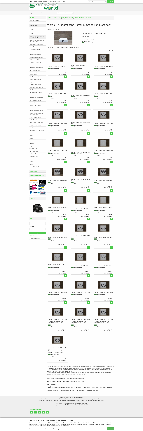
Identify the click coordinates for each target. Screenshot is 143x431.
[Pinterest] (43, 412)
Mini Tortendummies (34, 90)
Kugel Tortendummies (35, 49)
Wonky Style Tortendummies (36, 122)
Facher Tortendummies (35, 117)
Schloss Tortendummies (35, 79)
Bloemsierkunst (33, 159)
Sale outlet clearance (34, 20)
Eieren (31, 135)
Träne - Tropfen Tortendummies (37, 108)
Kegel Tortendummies (35, 82)
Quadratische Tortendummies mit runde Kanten (37, 36)
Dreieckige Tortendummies (36, 57)
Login (37, 233)
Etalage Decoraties (33, 156)
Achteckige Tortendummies (36, 44)
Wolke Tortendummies (35, 120)
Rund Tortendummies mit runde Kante (37, 28)
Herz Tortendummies (35, 70)
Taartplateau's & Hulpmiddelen (36, 130)
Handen (31, 164)
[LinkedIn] (39, 412)
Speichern (110, 1)
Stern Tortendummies (35, 103)
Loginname (32, 221)
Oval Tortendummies (35, 77)
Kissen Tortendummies (35, 84)
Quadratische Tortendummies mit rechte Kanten (37, 40)
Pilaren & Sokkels (33, 151)
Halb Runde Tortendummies (36, 67)
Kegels (31, 138)
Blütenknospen (32, 128)
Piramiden (31, 143)
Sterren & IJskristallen (34, 166)
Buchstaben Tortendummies (36, 87)
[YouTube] (47, 412)
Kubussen (31, 140)
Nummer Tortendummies (36, 92)
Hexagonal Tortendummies (36, 110)
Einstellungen (41, 429)
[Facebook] (31, 412)
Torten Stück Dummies (35, 105)
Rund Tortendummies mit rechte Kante (37, 32)
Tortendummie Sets (34, 60)
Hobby (31, 161)
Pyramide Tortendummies (36, 95)
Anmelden (31, 235)
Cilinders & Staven (33, 148)
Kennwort (31, 226)
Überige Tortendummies (35, 125)
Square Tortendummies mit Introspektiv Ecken (36, 113)
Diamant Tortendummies (35, 54)
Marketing (56, 429)
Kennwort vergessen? (34, 238)
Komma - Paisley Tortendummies (34, 73)
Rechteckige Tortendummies (36, 97)
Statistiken (49, 429)
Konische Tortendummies (36, 52)
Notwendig (33, 429)
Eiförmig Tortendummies (35, 62)
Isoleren (31, 23)
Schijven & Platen (33, 153)
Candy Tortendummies (35, 100)
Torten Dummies (33, 25)
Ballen (30, 133)
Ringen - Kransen (33, 146)
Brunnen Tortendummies (36, 65)
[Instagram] (35, 412)
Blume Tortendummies (35, 47)
